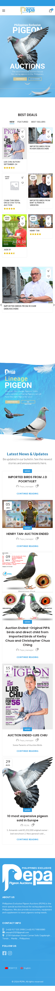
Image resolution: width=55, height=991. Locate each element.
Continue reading (27, 494)
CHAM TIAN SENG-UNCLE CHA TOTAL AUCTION (12, 202)
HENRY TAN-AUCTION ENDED (27, 534)
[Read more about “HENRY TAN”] (48, 218)
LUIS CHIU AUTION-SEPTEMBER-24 (12, 163)
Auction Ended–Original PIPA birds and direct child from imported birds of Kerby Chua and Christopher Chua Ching (27, 636)
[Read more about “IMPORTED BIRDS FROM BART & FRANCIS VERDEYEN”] (48, 177)
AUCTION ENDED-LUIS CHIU (27, 735)
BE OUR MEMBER (35, 79)
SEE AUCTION (28, 402)
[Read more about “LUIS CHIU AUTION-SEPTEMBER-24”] (22, 131)
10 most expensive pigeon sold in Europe (27, 818)
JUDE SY (7, 249)
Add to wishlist (22, 137)
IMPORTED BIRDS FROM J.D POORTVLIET (27, 479)
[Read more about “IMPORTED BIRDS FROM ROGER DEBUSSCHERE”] (48, 131)
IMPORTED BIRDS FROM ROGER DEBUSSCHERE (40, 147)
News (27, 471)
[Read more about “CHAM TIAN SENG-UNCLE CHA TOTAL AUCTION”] (22, 177)
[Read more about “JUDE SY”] (22, 218)
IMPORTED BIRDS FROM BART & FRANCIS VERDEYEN (40, 202)
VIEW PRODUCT (20, 79)
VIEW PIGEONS (12, 402)
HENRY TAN (34, 230)
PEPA (22, 981)
